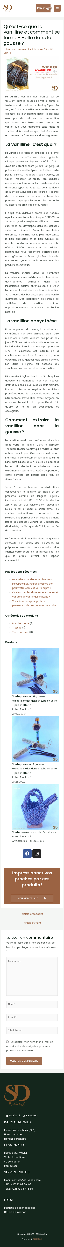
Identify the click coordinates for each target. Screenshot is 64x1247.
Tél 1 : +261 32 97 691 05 (17, 1184)
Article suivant (32, 922)
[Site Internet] (32, 1031)
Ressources (10, 1166)
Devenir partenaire (15, 1139)
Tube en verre (20, 632)
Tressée (17, 627)
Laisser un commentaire (17, 49)
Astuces (38, 49)
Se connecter (12, 1161)
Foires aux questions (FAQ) (19, 1130)
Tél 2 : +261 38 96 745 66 (18, 1188)
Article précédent (32, 914)
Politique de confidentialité (19, 1208)
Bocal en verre (20, 623)
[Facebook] (27, 853)
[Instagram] (36, 853)
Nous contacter (13, 1134)
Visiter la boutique (14, 1157)
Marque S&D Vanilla (15, 1153)
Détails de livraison (15, 1212)
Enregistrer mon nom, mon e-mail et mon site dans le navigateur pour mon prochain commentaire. (29, 1046)
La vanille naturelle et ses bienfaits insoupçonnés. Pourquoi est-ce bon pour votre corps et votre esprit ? (32, 584)
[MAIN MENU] (57, 8)
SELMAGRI (37, 1239)
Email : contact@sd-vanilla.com (22, 1180)
